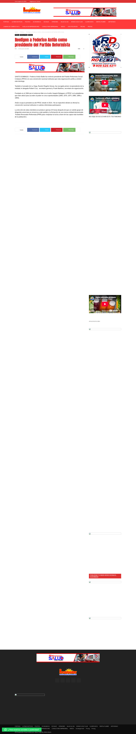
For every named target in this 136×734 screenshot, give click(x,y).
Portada (30, 35)
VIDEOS (63, 26)
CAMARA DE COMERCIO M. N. (11, 26)
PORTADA (6, 22)
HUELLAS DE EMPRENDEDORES (30, 26)
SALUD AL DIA (64, 22)
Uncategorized (73, 26)
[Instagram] (109, 1)
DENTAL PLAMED (101, 22)
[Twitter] (119, 1)
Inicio (16, 32)
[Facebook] (106, 1)
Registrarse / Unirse (35, 1)
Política (22, 32)
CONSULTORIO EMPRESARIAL (50, 26)
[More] (78, 57)
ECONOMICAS (37, 22)
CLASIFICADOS (89, 22)
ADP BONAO (111, 22)
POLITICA (27, 22)
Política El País (23, 35)
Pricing (82, 26)
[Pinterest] (113, 1)
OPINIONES (55, 22)
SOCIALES (46, 22)
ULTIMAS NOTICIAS (17, 22)
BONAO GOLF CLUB (77, 22)
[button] (103, 1)
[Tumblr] (116, 1)
